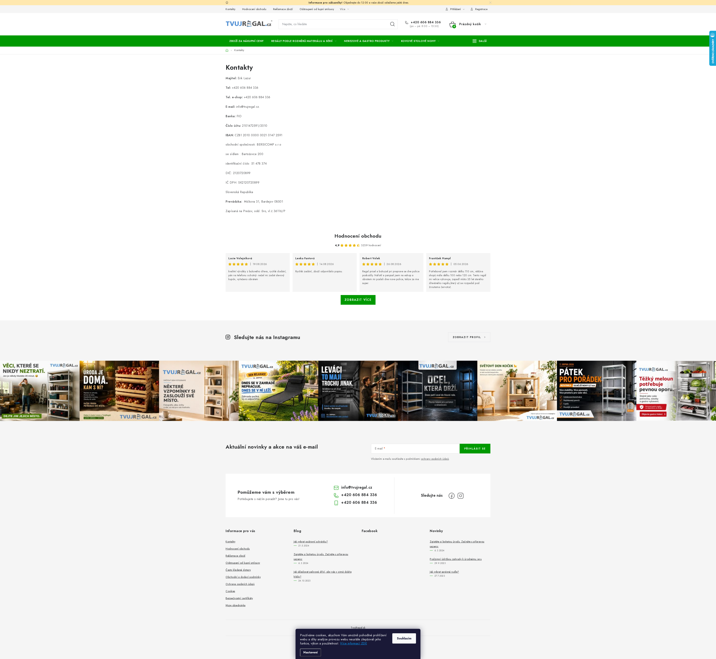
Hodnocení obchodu (254, 9)
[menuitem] (246, 41)
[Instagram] (461, 496)
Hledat (392, 24)
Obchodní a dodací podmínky (243, 577)
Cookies (230, 591)
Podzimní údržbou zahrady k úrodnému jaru (456, 559)
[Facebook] (452, 496)
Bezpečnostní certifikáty (239, 598)
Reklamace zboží (283, 9)
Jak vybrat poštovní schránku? (311, 541)
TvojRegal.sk (358, 628)
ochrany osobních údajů (435, 459)
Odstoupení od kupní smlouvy (317, 9)
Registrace (481, 9)
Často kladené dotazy (238, 570)
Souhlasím (404, 638)
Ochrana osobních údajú (240, 584)
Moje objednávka (236, 605)
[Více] (479, 41)
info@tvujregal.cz (356, 487)
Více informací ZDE (353, 643)
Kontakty (230, 9)
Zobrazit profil (467, 337)
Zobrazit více (358, 300)
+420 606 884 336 (425, 22)
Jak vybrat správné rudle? (444, 572)
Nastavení (310, 652)
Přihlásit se (475, 448)
